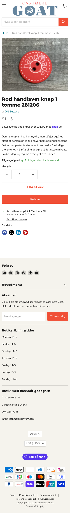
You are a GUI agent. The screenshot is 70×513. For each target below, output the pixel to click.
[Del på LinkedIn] (18, 232)
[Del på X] (11, 232)
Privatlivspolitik (27, 495)
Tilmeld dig (57, 316)
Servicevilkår (47, 499)
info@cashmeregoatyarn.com (18, 419)
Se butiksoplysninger (16, 219)
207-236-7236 (10, 411)
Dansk (33, 434)
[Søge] (63, 22)
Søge (12, 495)
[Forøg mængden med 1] (33, 174)
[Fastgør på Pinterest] (25, 232)
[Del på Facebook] (4, 232)
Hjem (5, 33)
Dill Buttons (12, 111)
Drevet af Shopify (35, 506)
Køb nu (35, 199)
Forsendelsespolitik (26, 499)
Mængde (6, 166)
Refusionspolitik (48, 495)
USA (33, 443)
